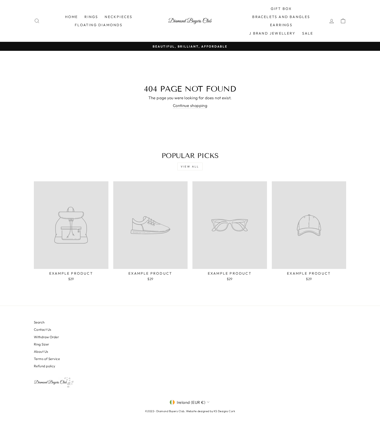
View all (190, 166)
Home (71, 17)
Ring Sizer (41, 344)
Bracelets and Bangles (281, 17)
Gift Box (281, 8)
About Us (41, 351)
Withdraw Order (46, 337)
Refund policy (44, 366)
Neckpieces (118, 17)
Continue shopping (190, 105)
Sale (307, 33)
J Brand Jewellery (272, 33)
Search (39, 322)
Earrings (281, 25)
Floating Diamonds (98, 25)
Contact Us (42, 329)
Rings (91, 17)
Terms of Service (47, 359)
